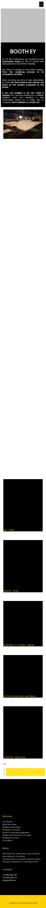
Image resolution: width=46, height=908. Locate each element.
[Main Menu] (41, 4)
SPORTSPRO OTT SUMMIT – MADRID (18, 645)
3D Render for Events (11, 830)
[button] (3, 25)
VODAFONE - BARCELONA (14, 757)
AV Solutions (7, 822)
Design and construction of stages (16, 835)
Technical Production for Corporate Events (20, 862)
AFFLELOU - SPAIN (10, 591)
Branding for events (10, 838)
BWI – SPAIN (8, 530)
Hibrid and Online (9, 824)
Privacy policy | (10, 900)
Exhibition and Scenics (11, 827)
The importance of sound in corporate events (21, 859)
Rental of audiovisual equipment (15, 832)
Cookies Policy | (23, 900)
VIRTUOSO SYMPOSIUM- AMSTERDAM (19, 696)
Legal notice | (36, 900)
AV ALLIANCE (7, 840)
